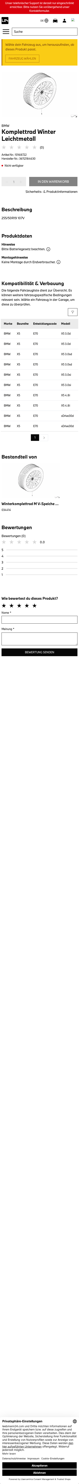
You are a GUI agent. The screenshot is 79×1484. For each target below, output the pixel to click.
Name (6, 612)
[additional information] (48, 249)
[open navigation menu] (6, 31)
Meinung (8, 629)
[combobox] (44, 31)
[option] (44, 437)
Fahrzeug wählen (22, 58)
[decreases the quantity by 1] (8, 182)
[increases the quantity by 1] (19, 182)
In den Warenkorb (53, 181)
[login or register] (64, 20)
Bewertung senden (39, 652)
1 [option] (35, 437)
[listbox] (39, 437)
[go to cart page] (73, 20)
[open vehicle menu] (55, 20)
